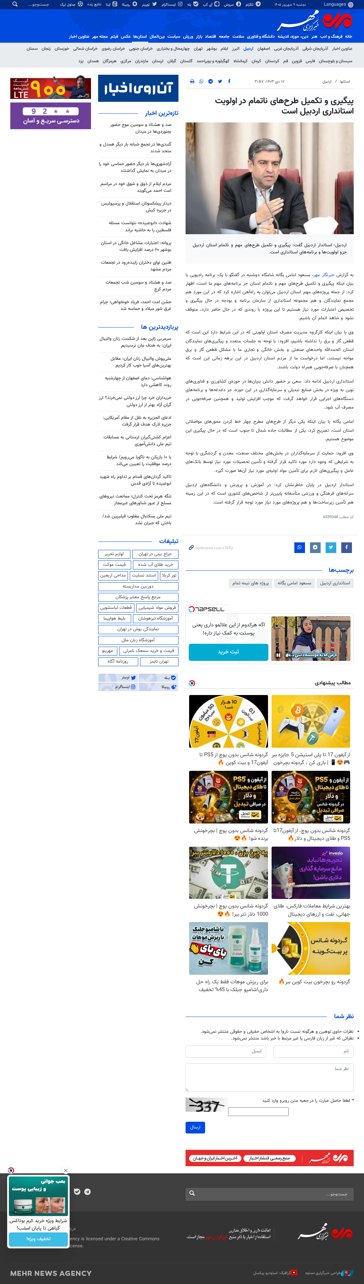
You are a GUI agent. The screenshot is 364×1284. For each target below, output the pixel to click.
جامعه (224, 36)
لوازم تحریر (114, 554)
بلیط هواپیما (114, 618)
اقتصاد (210, 36)
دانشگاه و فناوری (261, 36)
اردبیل (248, 49)
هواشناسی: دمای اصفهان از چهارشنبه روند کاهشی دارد (138, 382)
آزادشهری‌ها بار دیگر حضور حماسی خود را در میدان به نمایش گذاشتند (135, 167)
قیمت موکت (114, 564)
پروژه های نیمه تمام (250, 583)
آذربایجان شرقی (315, 49)
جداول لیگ (68, 4)
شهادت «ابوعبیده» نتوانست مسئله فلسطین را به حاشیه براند (140, 226)
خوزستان (62, 49)
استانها (345, 82)
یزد (81, 61)
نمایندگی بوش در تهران (138, 629)
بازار (199, 36)
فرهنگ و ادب (331, 36)
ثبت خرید (228, 652)
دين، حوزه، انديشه (293, 36)
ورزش (188, 36)
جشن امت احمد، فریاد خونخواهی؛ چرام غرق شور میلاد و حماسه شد (135, 305)
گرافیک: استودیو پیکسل (272, 1273)
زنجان (46, 49)
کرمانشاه (241, 61)
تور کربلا (169, 575)
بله (189, 4)
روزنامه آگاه (118, 661)
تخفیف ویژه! (38, 1239)
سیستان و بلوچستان (335, 61)
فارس (310, 61)
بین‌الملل (157, 36)
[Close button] (65, 1170)
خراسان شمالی (85, 49)
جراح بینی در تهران (155, 554)
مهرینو (107, 650)
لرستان (158, 61)
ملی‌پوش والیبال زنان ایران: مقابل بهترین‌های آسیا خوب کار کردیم (141, 362)
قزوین (297, 61)
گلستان (186, 61)
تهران (198, 49)
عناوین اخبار (342, 49)
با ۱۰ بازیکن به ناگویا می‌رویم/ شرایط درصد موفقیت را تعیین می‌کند (139, 461)
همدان (93, 61)
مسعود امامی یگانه (294, 583)
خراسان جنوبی (141, 49)
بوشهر (212, 49)
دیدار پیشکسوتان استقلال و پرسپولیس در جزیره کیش (136, 207)
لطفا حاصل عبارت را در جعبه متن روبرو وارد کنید (308, 1101)
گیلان (171, 61)
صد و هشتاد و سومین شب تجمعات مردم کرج (138, 286)
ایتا (108, 4)
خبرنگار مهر (324, 275)
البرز (236, 49)
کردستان (272, 61)
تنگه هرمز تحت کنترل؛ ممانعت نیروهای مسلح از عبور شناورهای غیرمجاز (135, 500)
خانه (348, 36)
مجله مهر (100, 36)
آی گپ (208, 4)
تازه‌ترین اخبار (161, 113)
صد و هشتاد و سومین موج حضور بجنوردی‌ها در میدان (140, 128)
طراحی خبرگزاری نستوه (323, 1273)
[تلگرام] (87, 1193)
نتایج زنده (94, 4)
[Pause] (278, 655)
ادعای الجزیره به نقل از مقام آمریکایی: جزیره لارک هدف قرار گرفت (137, 421)
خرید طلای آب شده (155, 564)
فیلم (114, 36)
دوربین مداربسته (138, 586)
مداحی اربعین (113, 575)
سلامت (238, 36)
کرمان (256, 61)
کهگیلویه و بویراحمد (213, 61)
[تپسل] (191, 609)
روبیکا (126, 4)
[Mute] (288, 655)
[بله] (77, 1193)
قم (285, 61)
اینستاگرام (169, 4)
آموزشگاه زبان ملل (138, 640)
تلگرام (250, 4)
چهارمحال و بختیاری (173, 49)
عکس (125, 36)
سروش (229, 4)
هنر (314, 36)
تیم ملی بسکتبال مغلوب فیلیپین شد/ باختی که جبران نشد (136, 520)
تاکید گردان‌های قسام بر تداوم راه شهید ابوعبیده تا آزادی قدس (135, 480)
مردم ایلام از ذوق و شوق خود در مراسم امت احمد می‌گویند (136, 187)
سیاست (173, 36)
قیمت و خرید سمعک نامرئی (148, 650)
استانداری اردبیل (335, 583)
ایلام (224, 49)
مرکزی (126, 61)
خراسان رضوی (113, 49)
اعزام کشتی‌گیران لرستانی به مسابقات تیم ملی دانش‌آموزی (137, 441)
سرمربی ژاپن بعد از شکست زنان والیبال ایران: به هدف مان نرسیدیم (135, 342)
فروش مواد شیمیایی (157, 607)
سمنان (32, 49)
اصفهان (263, 49)
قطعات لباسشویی (116, 607)
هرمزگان (110, 61)
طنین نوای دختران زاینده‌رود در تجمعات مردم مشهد (136, 266)
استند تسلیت (144, 575)
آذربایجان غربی (286, 49)
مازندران (141, 61)
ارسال (195, 1127)
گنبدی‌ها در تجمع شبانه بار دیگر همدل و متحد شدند (135, 148)
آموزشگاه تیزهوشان (155, 618)
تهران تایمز (159, 661)
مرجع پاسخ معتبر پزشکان (138, 597)
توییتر (146, 4)
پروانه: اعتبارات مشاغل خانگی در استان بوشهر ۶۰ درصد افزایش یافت (136, 246)
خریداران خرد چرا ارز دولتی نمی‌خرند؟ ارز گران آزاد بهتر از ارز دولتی (135, 401)
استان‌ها (140, 36)
